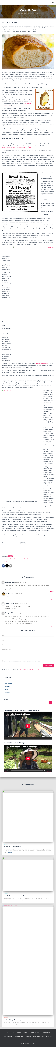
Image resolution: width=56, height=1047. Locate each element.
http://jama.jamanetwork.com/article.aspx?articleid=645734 (17, 147)
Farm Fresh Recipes (8, 1036)
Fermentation (8, 686)
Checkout (18, 1032)
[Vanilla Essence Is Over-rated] (28, 874)
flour (28, 558)
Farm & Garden (8, 683)
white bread (38, 558)
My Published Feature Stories (16, 1040)
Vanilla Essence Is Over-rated (14, 896)
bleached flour (23, 558)
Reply (52, 591)
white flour (44, 558)
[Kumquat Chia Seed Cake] (28, 816)
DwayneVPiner (10, 613)
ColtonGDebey (10, 603)
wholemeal (4, 561)
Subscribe (38, 1040)
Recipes (7, 689)
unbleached (32, 558)
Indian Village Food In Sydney (14, 1020)
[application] (28, 726)
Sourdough (7, 692)
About (7, 1032)
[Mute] (48, 738)
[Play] (6, 738)
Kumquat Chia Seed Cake (12, 846)
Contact (25, 1032)
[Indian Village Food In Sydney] (28, 959)
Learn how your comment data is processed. (30, 669)
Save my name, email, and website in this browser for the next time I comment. (22, 661)
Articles (10, 556)
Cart (13, 1032)
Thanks (44, 1040)
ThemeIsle (33, 1043)
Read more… (10, 852)
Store (32, 1040)
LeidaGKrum (9, 582)
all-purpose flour (8, 558)
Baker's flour (16, 558)
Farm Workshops (19, 1036)
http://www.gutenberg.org (41, 363)
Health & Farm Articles (38, 1036)
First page (28, 1036)
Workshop (7, 695)
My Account (49, 1036)
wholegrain (50, 558)
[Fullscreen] (50, 738)
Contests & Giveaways (35, 1032)
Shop (27, 1040)
